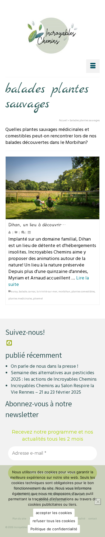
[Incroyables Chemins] (52, 34)
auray (14, 291)
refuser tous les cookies (54, 521)
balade (23, 291)
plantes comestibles (83, 291)
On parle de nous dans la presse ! (44, 366)
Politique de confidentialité (53, 529)
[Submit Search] (25, 4)
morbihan (64, 291)
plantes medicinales (20, 298)
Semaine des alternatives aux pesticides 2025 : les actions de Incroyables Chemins (54, 376)
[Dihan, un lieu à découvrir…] (52, 188)
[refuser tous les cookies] (97, 501)
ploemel (38, 298)
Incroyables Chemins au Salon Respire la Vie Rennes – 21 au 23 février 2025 (52, 389)
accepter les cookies (54, 513)
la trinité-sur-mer (47, 291)
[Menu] (93, 66)
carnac (32, 291)
